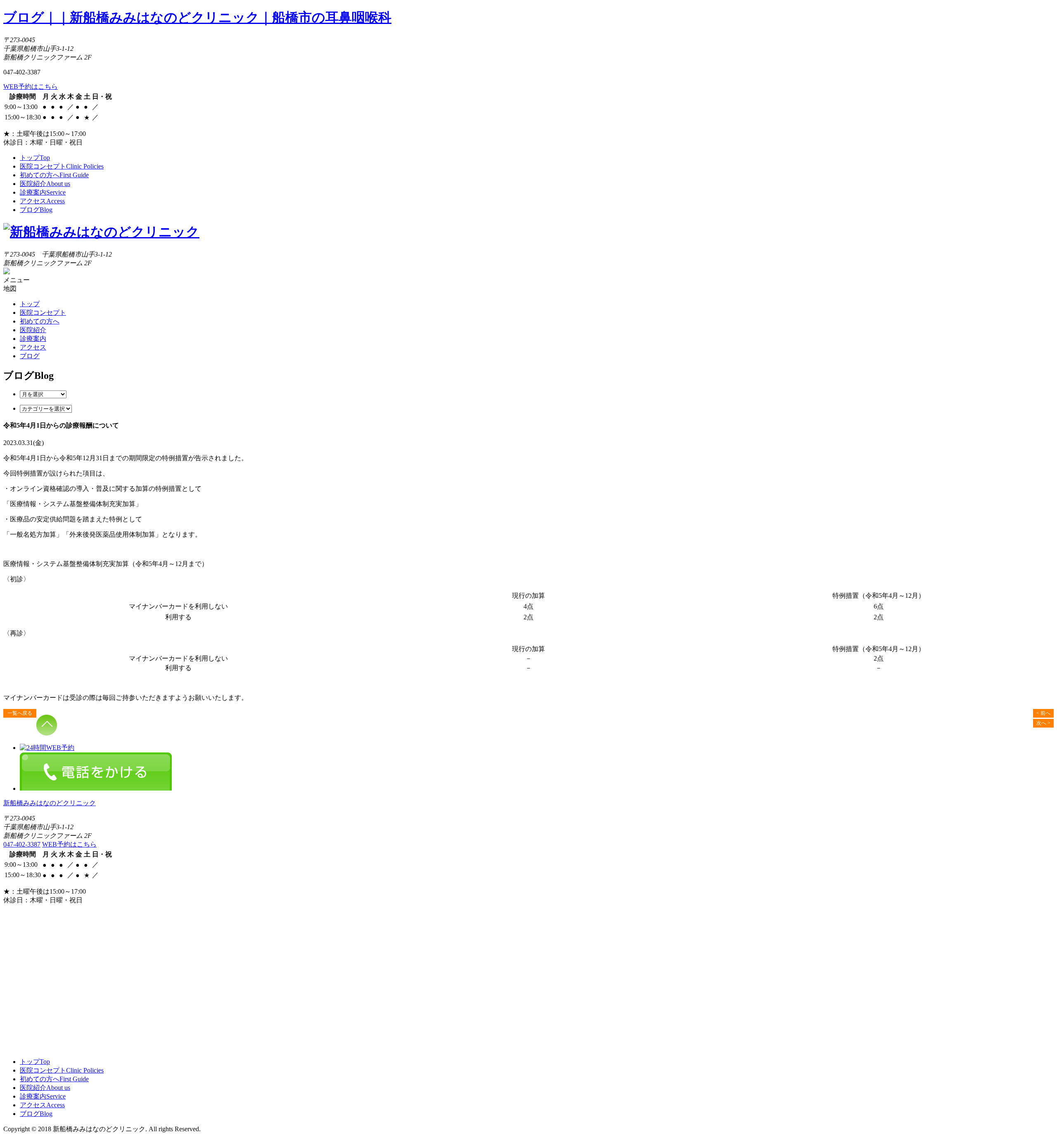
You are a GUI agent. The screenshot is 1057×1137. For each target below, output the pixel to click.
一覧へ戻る (19, 713)
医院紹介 (45, 183)
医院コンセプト (62, 166)
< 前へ (1043, 713)
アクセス (42, 201)
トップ (35, 157)
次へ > (1043, 723)
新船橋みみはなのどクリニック (49, 802)
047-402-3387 (21, 844)
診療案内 (43, 192)
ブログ (36, 209)
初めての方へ (54, 174)
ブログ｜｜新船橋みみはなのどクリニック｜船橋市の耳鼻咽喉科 (197, 17)
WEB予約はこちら (30, 86)
